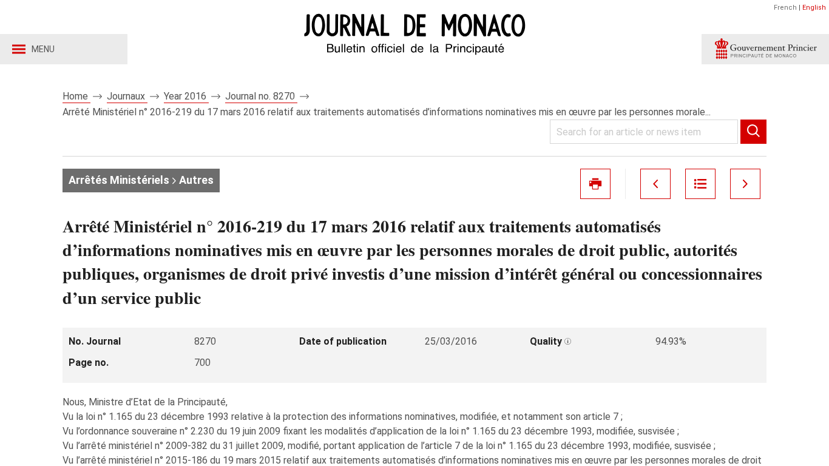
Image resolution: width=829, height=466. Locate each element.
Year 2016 (186, 96)
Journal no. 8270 (261, 96)
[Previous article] (655, 184)
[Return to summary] (700, 184)
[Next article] (745, 184)
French (785, 8)
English (814, 8)
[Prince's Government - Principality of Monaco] (765, 49)
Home (76, 96)
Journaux (127, 96)
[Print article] (595, 184)
